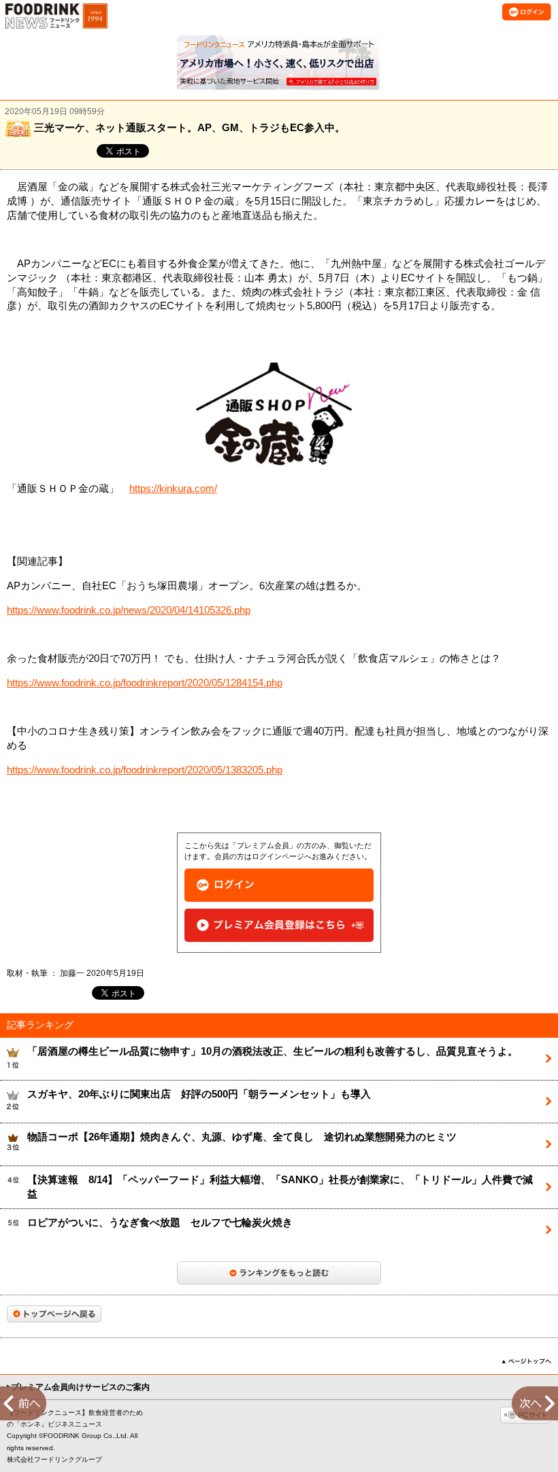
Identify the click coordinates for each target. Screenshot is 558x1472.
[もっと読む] (279, 1272)
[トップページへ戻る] (54, 1313)
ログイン (279, 885)
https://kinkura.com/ (173, 488)
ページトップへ (526, 1361)
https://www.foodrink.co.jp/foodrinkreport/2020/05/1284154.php (144, 683)
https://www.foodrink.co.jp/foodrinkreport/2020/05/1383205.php (144, 770)
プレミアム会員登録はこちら (279, 925)
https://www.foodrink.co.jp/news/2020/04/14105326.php (128, 610)
